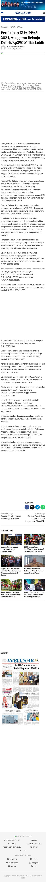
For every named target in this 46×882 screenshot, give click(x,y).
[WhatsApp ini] (42, 507)
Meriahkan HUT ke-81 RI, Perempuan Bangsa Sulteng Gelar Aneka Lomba (11, 594)
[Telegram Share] (37, 507)
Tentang (33, 847)
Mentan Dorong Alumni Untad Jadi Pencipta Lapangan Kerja (9, 549)
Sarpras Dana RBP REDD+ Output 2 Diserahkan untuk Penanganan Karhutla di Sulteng (11, 572)
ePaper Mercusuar (11, 840)
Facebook (13, 859)
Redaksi (23, 850)
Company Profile (34, 844)
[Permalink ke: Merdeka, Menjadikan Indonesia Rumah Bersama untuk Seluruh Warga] (34, 561)
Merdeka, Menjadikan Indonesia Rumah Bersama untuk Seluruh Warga (34, 571)
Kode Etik (11, 844)
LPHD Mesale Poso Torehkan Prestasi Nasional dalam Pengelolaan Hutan (34, 549)
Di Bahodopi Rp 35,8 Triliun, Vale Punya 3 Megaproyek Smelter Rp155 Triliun (34, 594)
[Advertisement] (23, 117)
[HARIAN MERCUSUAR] (23, 13)
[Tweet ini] (32, 507)
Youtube (13, 866)
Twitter (35, 859)
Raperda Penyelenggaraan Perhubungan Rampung (11, 516)
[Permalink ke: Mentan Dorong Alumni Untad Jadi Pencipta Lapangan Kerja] (11, 539)
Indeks (34, 840)
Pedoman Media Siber (12, 847)
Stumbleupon (13, 863)
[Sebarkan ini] (27, 507)
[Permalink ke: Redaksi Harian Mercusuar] (3, 48)
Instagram (35, 863)
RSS (35, 866)
